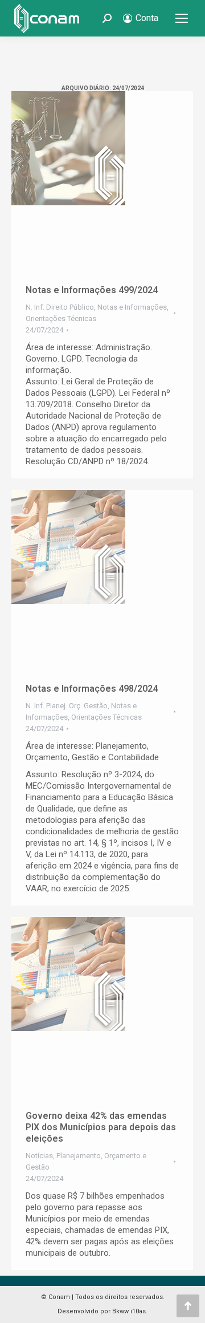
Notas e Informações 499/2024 (92, 290)
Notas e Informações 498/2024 (92, 688)
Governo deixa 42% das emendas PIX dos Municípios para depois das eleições (101, 1127)
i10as (138, 1311)
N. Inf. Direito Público (60, 307)
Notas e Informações (132, 307)
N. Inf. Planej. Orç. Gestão (67, 705)
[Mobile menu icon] (182, 18)
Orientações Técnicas (61, 318)
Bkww (120, 1311)
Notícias (39, 1155)
